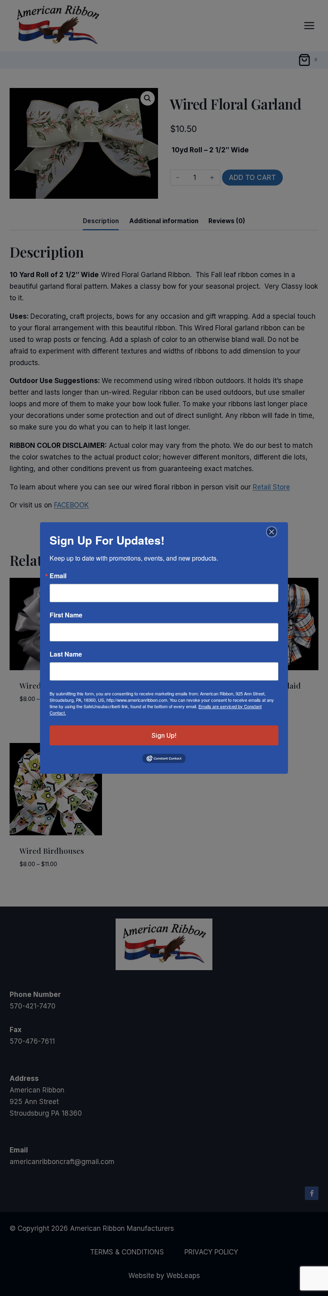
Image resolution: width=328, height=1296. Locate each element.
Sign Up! (164, 735)
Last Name (66, 654)
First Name (66, 615)
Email (58, 576)
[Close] (271, 532)
